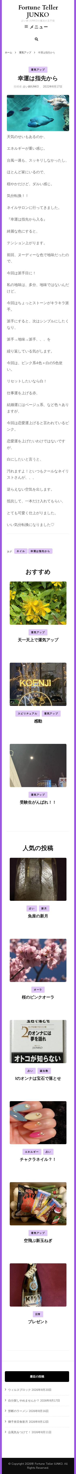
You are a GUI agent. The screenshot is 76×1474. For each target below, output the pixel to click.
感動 (38, 721)
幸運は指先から (40, 551)
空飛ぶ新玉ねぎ (38, 1240)
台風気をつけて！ (19, 1432)
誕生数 (44, 1070)
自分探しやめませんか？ (23, 1401)
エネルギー (32, 1151)
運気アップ (38, 69)
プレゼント (38, 1321)
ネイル (21, 551)
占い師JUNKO (31, 86)
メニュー (39, 27)
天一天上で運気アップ (38, 639)
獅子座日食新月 (18, 1422)
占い (32, 908)
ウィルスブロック (19, 1390)
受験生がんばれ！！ (38, 802)
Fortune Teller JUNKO (38, 11)
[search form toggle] (36, 39)
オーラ (38, 989)
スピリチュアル (27, 713)
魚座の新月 (38, 916)
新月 (44, 908)
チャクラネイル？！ (38, 1159)
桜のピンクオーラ (38, 997)
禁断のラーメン (18, 1411)
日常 (38, 1314)
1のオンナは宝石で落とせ (38, 1078)
